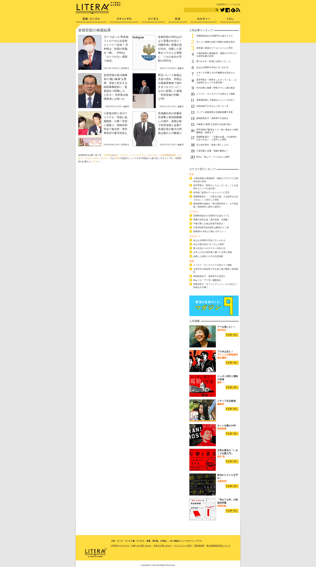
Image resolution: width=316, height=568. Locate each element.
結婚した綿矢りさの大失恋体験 (208, 256)
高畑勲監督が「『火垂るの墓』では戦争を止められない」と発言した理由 (216, 138)
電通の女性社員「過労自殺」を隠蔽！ (211, 219)
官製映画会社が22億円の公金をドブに (214, 36)
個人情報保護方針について (218, 545)
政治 (116, 155)
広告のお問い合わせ (162, 545)
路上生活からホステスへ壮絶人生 (209, 248)
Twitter (222, 10)
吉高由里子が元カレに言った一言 (212, 106)
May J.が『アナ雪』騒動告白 (207, 280)
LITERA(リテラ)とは (120, 545)
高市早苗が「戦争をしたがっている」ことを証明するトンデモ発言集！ (216, 81)
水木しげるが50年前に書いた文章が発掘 (212, 252)
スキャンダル (91, 158)
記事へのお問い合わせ (141, 545)
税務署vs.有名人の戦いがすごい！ (209, 231)
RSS (238, 10)
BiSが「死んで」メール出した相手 (213, 157)
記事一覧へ (233, 335)
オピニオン (153, 155)
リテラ (94, 161)
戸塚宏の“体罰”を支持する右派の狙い (214, 124)
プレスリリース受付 (183, 545)
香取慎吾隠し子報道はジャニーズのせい (215, 100)
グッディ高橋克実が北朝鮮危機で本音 (214, 112)
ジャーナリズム (138, 155)
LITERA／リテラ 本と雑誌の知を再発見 (98, 7)
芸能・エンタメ (91, 19)
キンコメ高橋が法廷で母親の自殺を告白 (215, 42)
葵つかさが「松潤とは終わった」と (213, 61)
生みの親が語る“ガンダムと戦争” (208, 244)
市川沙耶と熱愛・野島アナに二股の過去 (215, 88)
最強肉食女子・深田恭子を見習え (212, 118)
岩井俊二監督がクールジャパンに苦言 (214, 48)
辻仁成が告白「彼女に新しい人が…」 (214, 144)
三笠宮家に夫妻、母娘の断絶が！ (212, 151)
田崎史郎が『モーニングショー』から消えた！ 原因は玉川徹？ (215, 285)
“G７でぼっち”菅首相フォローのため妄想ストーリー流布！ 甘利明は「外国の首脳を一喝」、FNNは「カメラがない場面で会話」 (116, 49)
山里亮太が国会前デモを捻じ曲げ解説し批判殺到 (215, 270)
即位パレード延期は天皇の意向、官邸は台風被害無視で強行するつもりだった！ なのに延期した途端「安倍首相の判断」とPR (170, 87)
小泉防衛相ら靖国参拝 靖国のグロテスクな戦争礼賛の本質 (215, 180)
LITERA (107, 155)
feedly (233, 10)
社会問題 (165, 155)
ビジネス (153, 19)
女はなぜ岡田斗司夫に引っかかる (212, 67)
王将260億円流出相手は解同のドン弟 (211, 227)
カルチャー (105, 158)
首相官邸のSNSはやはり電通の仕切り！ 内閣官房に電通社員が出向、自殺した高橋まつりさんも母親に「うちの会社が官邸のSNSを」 (170, 49)
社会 (117, 158)
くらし (230, 19)
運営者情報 (199, 545)
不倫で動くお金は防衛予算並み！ (209, 223)
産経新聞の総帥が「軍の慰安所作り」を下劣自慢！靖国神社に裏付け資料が (215, 205)
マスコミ (124, 155)
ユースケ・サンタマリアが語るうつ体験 (215, 94)
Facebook (227, 10)
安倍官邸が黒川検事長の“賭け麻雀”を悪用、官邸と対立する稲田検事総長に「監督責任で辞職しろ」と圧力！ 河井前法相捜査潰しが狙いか (116, 87)
